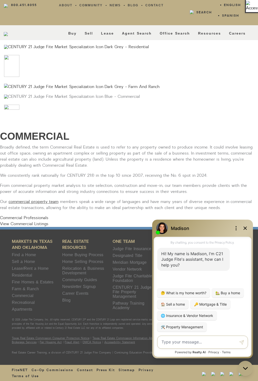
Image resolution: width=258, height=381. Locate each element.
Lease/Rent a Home (30, 268)
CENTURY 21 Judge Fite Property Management (132, 292)
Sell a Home (23, 261)
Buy (72, 33)
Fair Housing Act (51, 342)
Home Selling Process (82, 261)
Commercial (23, 296)
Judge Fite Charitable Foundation (132, 278)
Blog (133, 5)
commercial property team (33, 201)
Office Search (175, 33)
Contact (154, 5)
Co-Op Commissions (52, 370)
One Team (124, 241)
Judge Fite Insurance (132, 249)
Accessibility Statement (119, 342)
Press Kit (105, 370)
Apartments (22, 309)
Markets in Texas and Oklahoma (32, 244)
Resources (209, 33)
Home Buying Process (82, 255)
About (65, 5)
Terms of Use (25, 376)
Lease (107, 33)
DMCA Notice (92, 342)
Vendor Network (127, 269)
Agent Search (137, 33)
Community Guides (79, 280)
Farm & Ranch (25, 289)
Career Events (75, 293)
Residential (22, 275)
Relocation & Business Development (83, 270)
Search (204, 12)
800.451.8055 (24, 5)
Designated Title (127, 255)
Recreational (23, 302)
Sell (89, 33)
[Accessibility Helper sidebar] (252, 6)
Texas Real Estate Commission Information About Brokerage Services (137, 338)
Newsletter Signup (79, 286)
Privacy (146, 370)
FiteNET (20, 370)
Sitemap (126, 370)
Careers (237, 33)
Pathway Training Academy (128, 305)
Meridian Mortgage (130, 262)
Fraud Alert (72, 342)
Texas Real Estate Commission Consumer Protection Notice (50, 338)
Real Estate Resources (75, 244)
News (115, 5)
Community (91, 5)
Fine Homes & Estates (32, 282)
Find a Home (24, 255)
